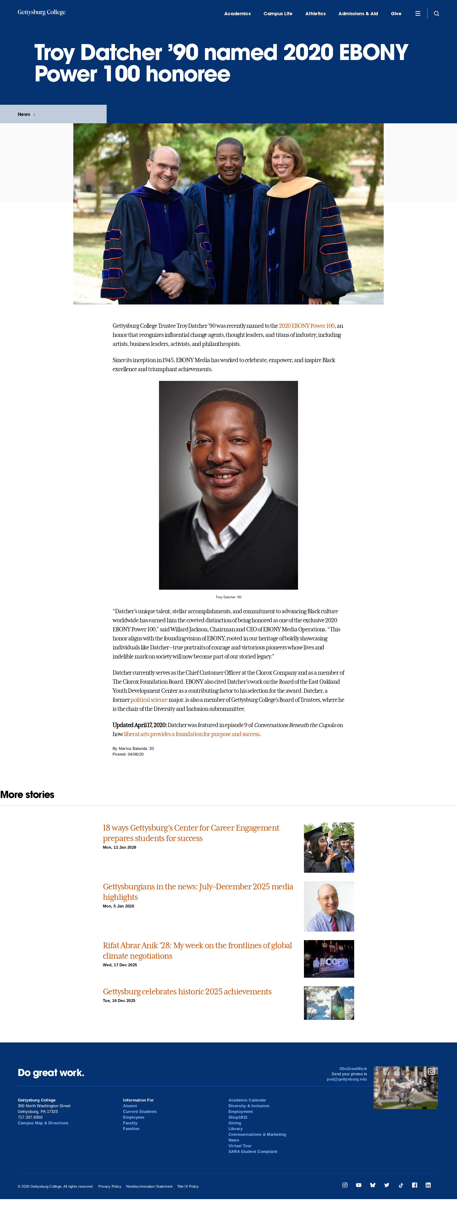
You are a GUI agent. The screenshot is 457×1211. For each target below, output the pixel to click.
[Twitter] (387, 1186)
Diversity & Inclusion (248, 1106)
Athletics (315, 13)
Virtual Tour (240, 1146)
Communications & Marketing (257, 1134)
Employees (133, 1117)
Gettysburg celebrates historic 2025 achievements (187, 991)
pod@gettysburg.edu (347, 1079)
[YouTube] (359, 1186)
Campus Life (278, 13)
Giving (234, 1123)
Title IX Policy (188, 1186)
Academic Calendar (247, 1100)
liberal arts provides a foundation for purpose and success (191, 734)
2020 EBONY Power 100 (307, 326)
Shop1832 (237, 1117)
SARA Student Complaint (253, 1151)
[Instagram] (345, 1185)
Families (131, 1128)
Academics (237, 13)
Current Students (140, 1111)
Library (235, 1128)
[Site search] (436, 13)
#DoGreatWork (353, 1069)
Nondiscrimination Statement (149, 1186)
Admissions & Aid (358, 13)
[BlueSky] (373, 1186)
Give (396, 13)
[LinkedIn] (428, 1185)
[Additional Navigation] (417, 13)
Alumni (130, 1106)
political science (149, 700)
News (24, 114)
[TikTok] (401, 1186)
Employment (240, 1111)
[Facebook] (414, 1185)
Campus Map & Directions (43, 1123)
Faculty (130, 1123)
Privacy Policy (110, 1186)
